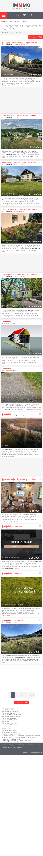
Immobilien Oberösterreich (11, 716)
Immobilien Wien (8, 725)
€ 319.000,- (35, 194)
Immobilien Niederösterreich (12, 715)
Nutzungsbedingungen (9, 745)
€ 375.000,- (35, 652)
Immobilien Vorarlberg (10, 723)
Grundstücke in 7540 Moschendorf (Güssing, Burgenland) (21, 735)
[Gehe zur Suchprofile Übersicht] (18, 15)
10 (30, 695)
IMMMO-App (5, 747)
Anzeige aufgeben (16, 747)
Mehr (14, 85)
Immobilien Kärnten (9, 713)
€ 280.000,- (35, 558)
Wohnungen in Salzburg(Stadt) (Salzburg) (16, 741)
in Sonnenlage (12, 526)
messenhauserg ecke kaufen (12, 734)
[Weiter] (33, 695)
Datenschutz (22, 745)
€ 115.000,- (35, 147)
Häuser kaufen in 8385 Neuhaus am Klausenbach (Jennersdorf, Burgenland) (19, 738)
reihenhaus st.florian (9, 730)
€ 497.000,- (35, 74)
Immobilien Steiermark (10, 720)
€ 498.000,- (35, 306)
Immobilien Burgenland (10, 711)
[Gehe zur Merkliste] (24, 15)
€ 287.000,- (35, 241)
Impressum (32, 745)
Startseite (4, 22)
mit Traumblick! (12, 620)
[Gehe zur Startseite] (21, 8)
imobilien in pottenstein (10, 732)
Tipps (38, 745)
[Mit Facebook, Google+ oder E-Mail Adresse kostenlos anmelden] (31, 15)
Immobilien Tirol (8, 721)
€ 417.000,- (35, 510)
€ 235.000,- (35, 353)
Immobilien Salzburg (9, 718)
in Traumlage (12, 573)
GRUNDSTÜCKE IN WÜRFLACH (19, 22)
